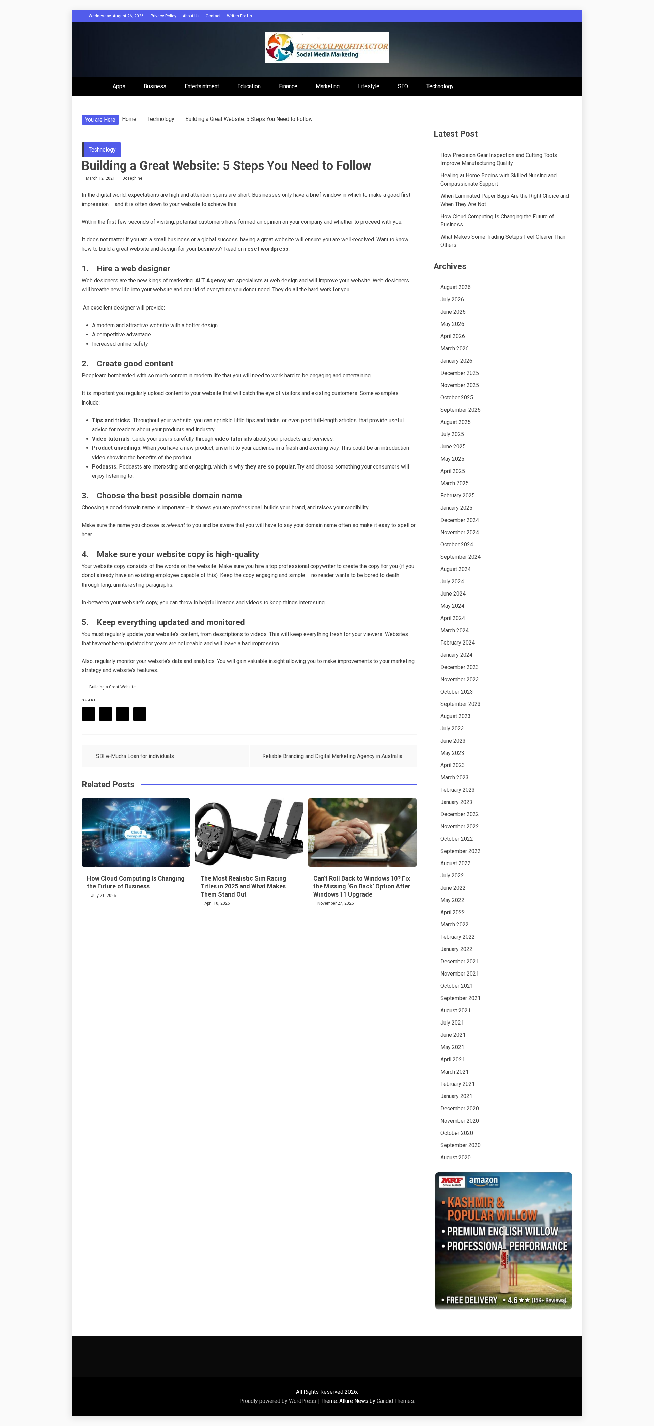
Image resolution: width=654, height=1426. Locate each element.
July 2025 (452, 434)
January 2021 (456, 1096)
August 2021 (455, 1010)
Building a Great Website (112, 687)
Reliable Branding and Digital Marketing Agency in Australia (332, 756)
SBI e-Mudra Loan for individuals (135, 756)
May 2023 (452, 753)
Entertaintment (202, 86)
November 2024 (459, 532)
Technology (440, 86)
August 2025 (455, 422)
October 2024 (456, 544)
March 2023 (454, 777)
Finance (288, 86)
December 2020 (459, 1108)
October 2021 (456, 986)
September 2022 (460, 851)
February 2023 (457, 790)
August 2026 (455, 287)
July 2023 (452, 728)
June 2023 (453, 741)
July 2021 (452, 1022)
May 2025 (452, 459)
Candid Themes (395, 1401)
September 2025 (460, 410)
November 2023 (459, 679)
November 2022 (459, 826)
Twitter (105, 714)
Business (155, 86)
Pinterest (122, 714)
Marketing (328, 86)
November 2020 (459, 1121)
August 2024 (455, 569)
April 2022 (452, 912)
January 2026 (456, 361)
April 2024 (452, 618)
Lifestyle (368, 86)
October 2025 (456, 397)
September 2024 (460, 557)
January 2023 (456, 802)
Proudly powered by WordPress (278, 1401)
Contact (213, 16)
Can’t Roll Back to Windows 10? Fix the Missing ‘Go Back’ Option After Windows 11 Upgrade (361, 886)
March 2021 (454, 1071)
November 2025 (459, 385)
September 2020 (460, 1145)
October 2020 (456, 1133)
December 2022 (459, 814)
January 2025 (456, 508)
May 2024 (452, 606)
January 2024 (456, 655)
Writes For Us (239, 16)
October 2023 (456, 691)
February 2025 (457, 495)
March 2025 (454, 483)
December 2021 (459, 961)
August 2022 (455, 863)
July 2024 (452, 581)
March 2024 (454, 630)
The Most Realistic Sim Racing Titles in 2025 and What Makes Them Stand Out (243, 886)
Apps (119, 86)
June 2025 (453, 446)
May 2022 (452, 900)
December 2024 (459, 520)
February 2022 (457, 937)
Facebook (88, 714)
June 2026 (453, 311)
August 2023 (455, 716)
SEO (403, 86)
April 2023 (452, 765)
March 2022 (454, 924)
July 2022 (452, 875)
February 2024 (457, 642)
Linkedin (139, 714)
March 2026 (454, 348)
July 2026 (452, 299)
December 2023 (459, 667)
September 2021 (460, 998)
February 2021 (457, 1084)
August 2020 (455, 1157)
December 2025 (459, 373)
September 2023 (460, 704)
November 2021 (459, 973)
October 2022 (456, 839)
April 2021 (452, 1059)
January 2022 (456, 949)
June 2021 (453, 1035)
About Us (191, 16)
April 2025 (452, 471)
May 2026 (452, 324)
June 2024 (453, 593)
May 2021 (452, 1047)
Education (249, 86)
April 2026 (452, 336)
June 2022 (453, 888)
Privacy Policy (163, 16)
